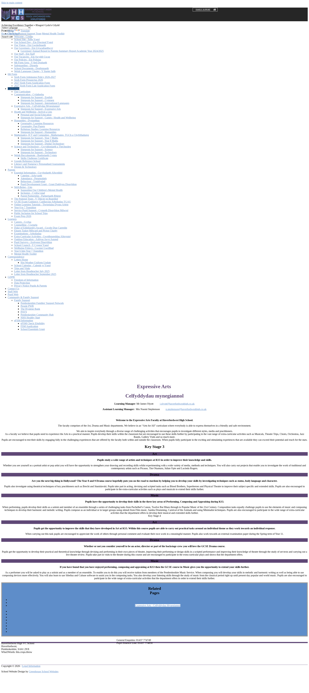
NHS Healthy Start (30, 317)
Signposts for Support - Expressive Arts (41, 109)
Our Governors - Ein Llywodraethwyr (33, 48)
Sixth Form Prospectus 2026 (28, 80)
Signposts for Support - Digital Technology (42, 143)
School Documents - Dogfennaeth (31, 68)
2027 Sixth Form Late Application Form (34, 85)
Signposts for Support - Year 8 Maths (39, 140)
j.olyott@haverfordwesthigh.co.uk (177, 403)
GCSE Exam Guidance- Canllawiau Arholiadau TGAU (42, 201)
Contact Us (13, 288)
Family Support (203, 9)
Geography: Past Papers (33, 126)
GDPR (11, 277)
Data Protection (22, 282)
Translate (25, 30)
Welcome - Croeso (23, 36)
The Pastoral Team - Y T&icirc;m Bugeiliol (36, 198)
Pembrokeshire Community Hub (37, 314)
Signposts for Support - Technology (39, 152)
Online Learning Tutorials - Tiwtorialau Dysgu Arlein (41, 204)
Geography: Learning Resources (37, 123)
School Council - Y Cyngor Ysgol (31, 245)
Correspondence (16, 256)
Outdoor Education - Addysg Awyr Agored (36, 239)
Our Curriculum (22, 91)
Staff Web (13, 291)
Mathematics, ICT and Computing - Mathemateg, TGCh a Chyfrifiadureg (51, 135)
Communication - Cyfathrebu (29, 94)
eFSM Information (23, 320)
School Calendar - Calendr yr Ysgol (32, 265)
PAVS (24, 311)
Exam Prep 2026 (22, 216)
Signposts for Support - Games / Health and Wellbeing (48, 117)
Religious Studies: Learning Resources (40, 129)
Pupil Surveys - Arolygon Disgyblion (33, 242)
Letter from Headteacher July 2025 (32, 271)
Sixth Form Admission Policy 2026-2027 (35, 77)
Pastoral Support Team (29, 33)
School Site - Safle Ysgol (27, 39)
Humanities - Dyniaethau (27, 120)
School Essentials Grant (33, 329)
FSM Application (29, 326)
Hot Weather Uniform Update (36, 262)
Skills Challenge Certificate (34, 158)
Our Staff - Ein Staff (24, 53)
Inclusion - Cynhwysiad (33, 193)
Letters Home (21, 259)
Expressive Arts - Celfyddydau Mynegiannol (37, 106)
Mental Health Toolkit (53, 33)
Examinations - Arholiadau (27, 233)
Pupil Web (13, 294)
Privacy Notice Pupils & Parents (30, 285)
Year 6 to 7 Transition (25, 207)
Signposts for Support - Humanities (38, 132)
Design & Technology (25, 167)
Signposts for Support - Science (37, 149)
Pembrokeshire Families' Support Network (42, 303)
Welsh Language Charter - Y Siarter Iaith (35, 71)
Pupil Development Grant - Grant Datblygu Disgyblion (49, 184)
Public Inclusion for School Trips (31, 213)
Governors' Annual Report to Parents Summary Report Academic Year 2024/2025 (62, 51)
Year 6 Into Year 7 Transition (28, 251)
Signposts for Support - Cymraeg (37, 100)
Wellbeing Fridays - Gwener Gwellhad (34, 248)
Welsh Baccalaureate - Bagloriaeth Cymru (35, 155)
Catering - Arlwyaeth (31, 175)
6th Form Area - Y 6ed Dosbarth (30, 62)
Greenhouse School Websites (43, 671)
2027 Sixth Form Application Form (32, 82)
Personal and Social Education (36, 114)
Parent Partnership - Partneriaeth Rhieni (41, 196)
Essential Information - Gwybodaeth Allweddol (38, 172)
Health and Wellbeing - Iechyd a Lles (33, 111)
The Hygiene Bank (30, 309)
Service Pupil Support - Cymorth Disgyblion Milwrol (41, 210)
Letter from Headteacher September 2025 (35, 274)
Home (11, 30)
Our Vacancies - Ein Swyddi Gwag (32, 56)
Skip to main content (11, 2)
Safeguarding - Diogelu (26, 65)
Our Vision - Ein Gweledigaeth (30, 45)
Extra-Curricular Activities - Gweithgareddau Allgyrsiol (42, 236)
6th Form (12, 74)
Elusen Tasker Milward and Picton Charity (35, 230)
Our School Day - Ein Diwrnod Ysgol (33, 42)
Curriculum (13, 88)
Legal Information (31, 666)
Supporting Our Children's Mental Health (42, 190)
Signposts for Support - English (36, 97)
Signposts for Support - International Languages (45, 103)
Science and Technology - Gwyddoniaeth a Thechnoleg (42, 146)
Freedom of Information (26, 280)
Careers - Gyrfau (22, 222)
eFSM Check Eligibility (33, 323)
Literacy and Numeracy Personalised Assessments (39, 164)
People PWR (27, 306)
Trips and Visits (22, 268)
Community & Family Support (23, 297)
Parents (11, 169)
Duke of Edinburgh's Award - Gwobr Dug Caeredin (40, 227)
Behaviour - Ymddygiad (33, 181)
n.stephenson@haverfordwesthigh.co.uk (186, 409)
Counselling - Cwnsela (25, 224)
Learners (12, 219)
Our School (13, 33)
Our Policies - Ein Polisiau (27, 59)
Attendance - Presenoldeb (34, 178)
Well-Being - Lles (23, 187)
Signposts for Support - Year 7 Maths (39, 138)
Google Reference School (27, 161)
